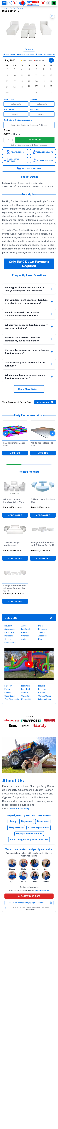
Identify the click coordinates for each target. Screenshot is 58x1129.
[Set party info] (43, 3)
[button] (52, 16)
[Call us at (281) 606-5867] (15, 3)
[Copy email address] (50, 902)
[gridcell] (7, 69)
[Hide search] (10, 3)
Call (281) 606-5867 (30, 896)
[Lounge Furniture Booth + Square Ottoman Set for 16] (15, 572)
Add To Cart (15, 515)
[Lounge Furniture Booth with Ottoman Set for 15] (43, 529)
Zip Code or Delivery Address (18, 120)
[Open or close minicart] (54, 3)
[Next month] (51, 60)
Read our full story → (21, 808)
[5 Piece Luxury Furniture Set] (43, 486)
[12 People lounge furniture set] (15, 529)
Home (4, 8)
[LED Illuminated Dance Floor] (15, 430)
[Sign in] (48, 3)
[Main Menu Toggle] (4, 3)
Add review (43, 402)
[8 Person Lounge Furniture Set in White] (15, 486)
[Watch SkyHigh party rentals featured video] (29, 664)
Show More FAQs (27, 389)
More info (19, 453)
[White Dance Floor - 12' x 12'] (43, 430)
